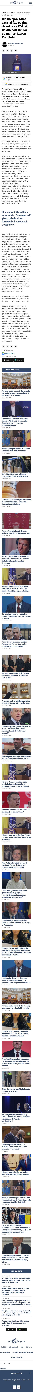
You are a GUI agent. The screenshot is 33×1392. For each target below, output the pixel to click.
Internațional (13, 1347)
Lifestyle (29, 1347)
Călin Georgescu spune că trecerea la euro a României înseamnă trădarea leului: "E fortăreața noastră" (16, 729)
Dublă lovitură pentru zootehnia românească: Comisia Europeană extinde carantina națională (15, 1033)
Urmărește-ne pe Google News (18, 84)
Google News (9, 353)
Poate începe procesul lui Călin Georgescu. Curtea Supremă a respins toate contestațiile (14, 644)
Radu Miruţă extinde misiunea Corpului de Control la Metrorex (15, 475)
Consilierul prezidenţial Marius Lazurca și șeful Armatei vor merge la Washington (16, 922)
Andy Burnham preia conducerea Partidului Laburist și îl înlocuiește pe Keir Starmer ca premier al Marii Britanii (16, 1062)
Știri (22, 1347)
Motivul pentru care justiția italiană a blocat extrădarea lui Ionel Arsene (16, 757)
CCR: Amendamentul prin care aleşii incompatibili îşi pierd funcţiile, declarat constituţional (16, 501)
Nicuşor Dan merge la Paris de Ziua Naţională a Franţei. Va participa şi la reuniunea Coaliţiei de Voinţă (16, 1200)
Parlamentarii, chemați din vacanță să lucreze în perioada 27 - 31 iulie (16, 1007)
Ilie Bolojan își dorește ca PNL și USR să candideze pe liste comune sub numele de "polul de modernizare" (16, 1117)
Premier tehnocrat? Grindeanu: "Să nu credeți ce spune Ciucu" (16, 811)
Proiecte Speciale (17, 1357)
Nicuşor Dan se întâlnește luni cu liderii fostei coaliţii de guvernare (15, 1173)
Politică (13, 12)
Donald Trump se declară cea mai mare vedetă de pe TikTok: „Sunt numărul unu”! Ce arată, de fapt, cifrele (15, 1258)
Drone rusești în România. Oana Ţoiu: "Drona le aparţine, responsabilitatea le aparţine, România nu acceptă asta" (14, 893)
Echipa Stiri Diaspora (16, 43)
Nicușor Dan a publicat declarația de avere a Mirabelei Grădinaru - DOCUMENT (15, 675)
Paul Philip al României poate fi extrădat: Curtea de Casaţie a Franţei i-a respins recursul (14, 865)
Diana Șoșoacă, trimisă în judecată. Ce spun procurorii (16, 1090)
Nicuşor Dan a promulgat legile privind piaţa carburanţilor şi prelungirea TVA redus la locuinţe (15, 784)
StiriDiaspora (5, 12)
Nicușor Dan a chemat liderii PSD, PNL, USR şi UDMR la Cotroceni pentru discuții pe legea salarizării (15, 588)
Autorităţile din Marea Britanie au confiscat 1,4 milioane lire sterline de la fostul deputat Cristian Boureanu (15, 559)
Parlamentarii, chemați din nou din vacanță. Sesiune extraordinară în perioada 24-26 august (16, 393)
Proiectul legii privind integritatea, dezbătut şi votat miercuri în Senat (16, 702)
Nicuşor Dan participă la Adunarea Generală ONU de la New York (16, 449)
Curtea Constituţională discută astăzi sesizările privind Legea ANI (16, 532)
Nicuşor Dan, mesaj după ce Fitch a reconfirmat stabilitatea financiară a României (16, 837)
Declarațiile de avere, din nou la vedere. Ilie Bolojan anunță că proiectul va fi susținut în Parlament (16, 980)
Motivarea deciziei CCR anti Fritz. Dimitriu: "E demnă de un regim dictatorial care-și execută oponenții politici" (15, 422)
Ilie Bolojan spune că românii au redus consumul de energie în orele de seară (16, 616)
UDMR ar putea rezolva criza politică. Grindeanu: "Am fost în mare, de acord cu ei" (14, 1146)
